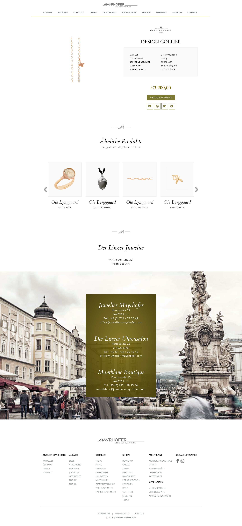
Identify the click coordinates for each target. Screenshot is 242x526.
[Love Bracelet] (139, 178)
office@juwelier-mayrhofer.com (121, 322)
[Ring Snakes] (177, 178)
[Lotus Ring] (64, 178)
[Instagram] (182, 461)
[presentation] (45, 189)
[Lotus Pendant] (102, 178)
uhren (126, 455)
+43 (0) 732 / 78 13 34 (123, 385)
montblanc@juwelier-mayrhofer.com (121, 389)
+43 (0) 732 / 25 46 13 (124, 351)
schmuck (101, 455)
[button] (150, 106)
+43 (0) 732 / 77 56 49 (124, 318)
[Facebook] (178, 461)
